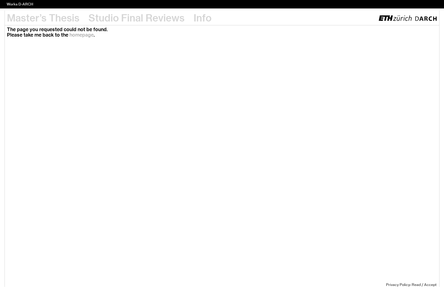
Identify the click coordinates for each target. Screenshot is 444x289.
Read (416, 284)
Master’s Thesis (43, 18)
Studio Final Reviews (136, 18)
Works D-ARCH (20, 4)
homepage (81, 35)
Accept (430, 285)
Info (202, 18)
